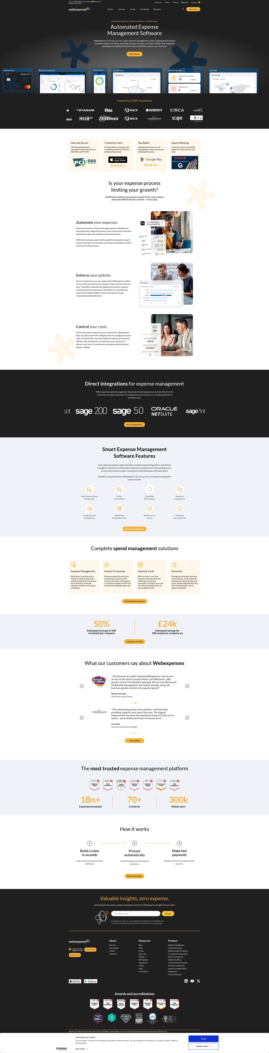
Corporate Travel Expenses (178, 954)
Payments (176, 571)
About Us (112, 945)
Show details (80, 1049)
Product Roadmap (174, 974)
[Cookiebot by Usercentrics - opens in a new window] (61, 1048)
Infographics (143, 963)
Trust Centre (143, 971)
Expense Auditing (174, 960)
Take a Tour (143, 954)
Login (195, 2)
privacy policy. (81, 1043)
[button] (183, 9)
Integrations (172, 971)
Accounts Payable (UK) (176, 966)
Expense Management (83, 571)
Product (172, 940)
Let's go (168, 913)
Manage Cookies (202, 1046)
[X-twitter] (198, 981)
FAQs (141, 969)
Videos (141, 966)
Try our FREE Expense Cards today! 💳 (81, 1)
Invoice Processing (114, 571)
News (141, 948)
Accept (203, 1039)
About (112, 940)
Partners (176, 2)
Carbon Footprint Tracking (177, 963)
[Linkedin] (186, 981)
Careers (167, 2)
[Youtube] (192, 981)
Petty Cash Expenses (175, 957)
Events (141, 951)
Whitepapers (143, 960)
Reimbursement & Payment (178, 951)
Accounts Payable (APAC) (177, 969)
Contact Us (158, 2)
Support (186, 2)
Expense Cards (146, 571)
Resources (144, 940)
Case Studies (113, 948)
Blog (140, 945)
